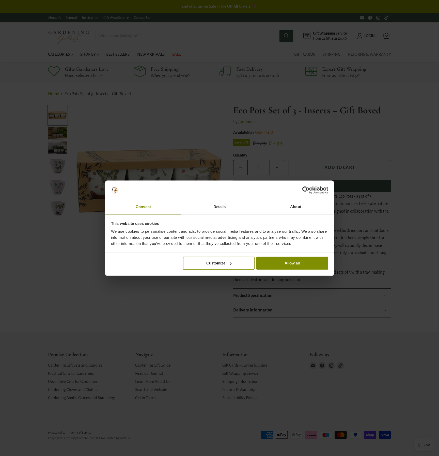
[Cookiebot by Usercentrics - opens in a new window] (306, 190)
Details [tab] (219, 207)
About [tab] (295, 207)
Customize (215, 263)
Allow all (292, 263)
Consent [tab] (143, 207)
